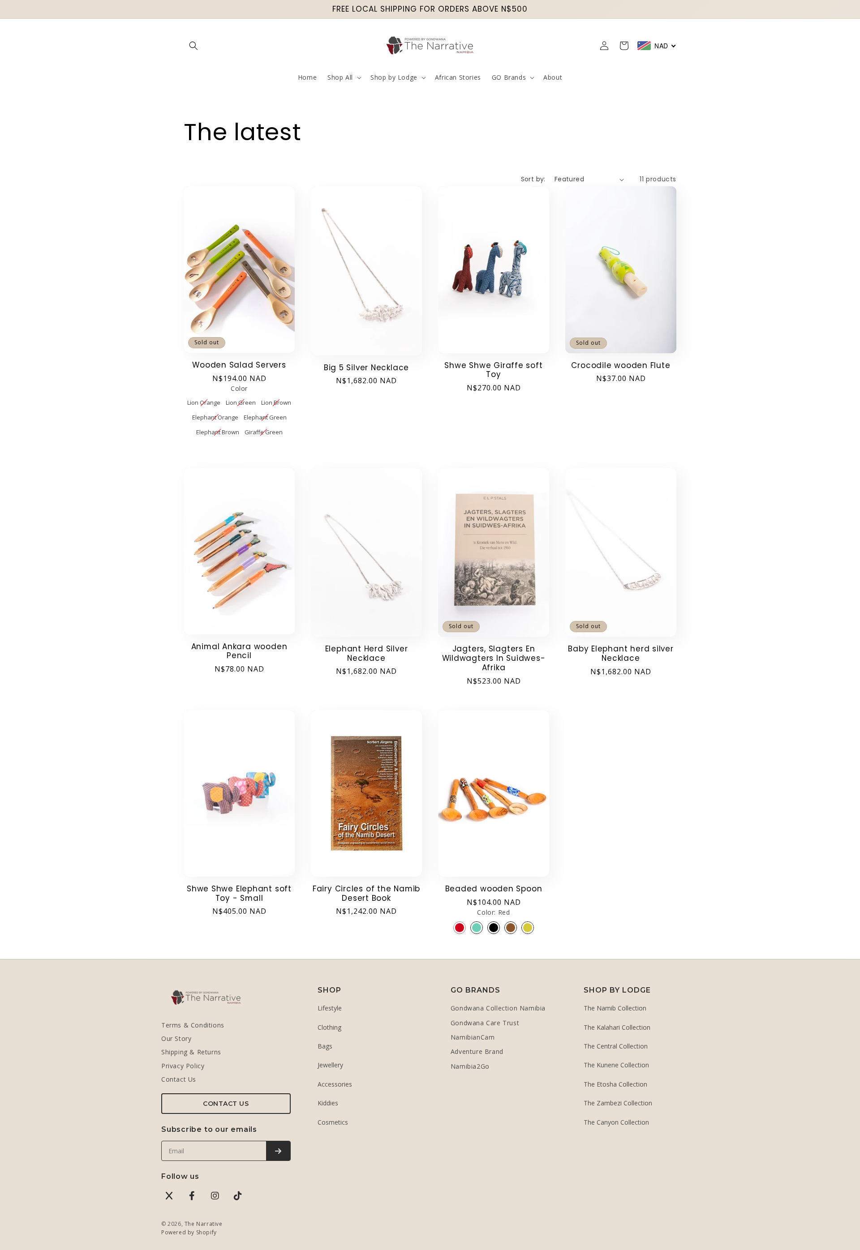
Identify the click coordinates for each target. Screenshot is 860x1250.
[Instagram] (215, 1196)
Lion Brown (276, 402)
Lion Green (240, 402)
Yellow (527, 927)
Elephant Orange (215, 416)
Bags (325, 1046)
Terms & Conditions (192, 1025)
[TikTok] (238, 1196)
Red (459, 927)
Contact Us (178, 1079)
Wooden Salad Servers (239, 365)
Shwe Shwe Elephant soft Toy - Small (239, 893)
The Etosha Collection (615, 1084)
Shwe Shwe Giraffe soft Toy (493, 370)
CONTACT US (226, 1104)
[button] (193, 46)
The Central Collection (616, 1046)
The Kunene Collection (616, 1065)
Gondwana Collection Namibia (498, 1008)
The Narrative (204, 1224)
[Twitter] (169, 1196)
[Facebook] (192, 1196)
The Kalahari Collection (617, 1027)
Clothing (329, 1027)
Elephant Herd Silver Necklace (366, 653)
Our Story (176, 1038)
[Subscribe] (278, 1150)
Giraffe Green (263, 431)
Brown (510, 927)
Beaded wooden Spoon (493, 889)
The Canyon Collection (616, 1122)
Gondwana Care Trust (485, 1023)
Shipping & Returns (191, 1052)
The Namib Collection (615, 1008)
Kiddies (328, 1103)
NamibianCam (473, 1037)
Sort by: (533, 179)
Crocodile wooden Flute (620, 365)
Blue (476, 927)
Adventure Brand (477, 1051)
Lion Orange (204, 402)
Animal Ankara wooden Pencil (239, 651)
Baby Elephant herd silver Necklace (621, 653)
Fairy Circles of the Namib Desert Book (366, 893)
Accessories (335, 1084)
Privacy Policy (182, 1066)
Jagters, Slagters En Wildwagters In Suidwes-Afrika (494, 658)
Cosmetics (333, 1122)
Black (493, 927)
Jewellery (330, 1065)
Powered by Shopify (189, 1232)
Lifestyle (330, 1008)
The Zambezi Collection (618, 1103)
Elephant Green (265, 416)
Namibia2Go (470, 1066)
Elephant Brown (218, 431)
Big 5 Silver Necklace (366, 367)
